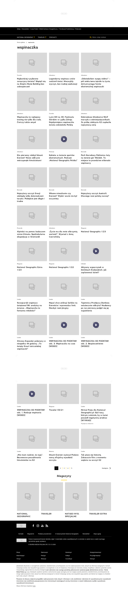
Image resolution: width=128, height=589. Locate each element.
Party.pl (43, 555)
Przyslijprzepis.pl (95, 555)
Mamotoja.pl (20, 555)
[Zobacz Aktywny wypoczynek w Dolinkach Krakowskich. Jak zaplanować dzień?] (96, 251)
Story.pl (92, 559)
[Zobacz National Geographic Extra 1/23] (32, 251)
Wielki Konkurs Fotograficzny (48, 29)
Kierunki (83, 152)
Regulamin (30, 534)
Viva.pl (18, 559)
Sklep (18, 29)
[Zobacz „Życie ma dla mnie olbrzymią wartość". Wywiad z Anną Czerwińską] (64, 216)
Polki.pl (68, 555)
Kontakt (20, 534)
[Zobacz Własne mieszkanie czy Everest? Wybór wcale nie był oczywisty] (64, 177)
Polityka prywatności (44, 534)
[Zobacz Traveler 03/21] (64, 394)
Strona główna (21, 42)
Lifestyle (83, 264)
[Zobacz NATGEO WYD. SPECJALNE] (76, 496)
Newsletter (25, 29)
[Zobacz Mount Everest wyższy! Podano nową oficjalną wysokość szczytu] (64, 439)
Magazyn (83, 228)
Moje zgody (97, 534)
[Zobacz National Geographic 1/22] (64, 251)
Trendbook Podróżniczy (66, 29)
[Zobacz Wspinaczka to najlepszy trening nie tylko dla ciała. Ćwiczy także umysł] (32, 101)
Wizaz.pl (43, 559)
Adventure (52, 75)
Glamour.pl (44, 552)
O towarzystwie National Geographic (67, 534)
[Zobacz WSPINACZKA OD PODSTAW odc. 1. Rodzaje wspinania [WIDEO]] (32, 394)
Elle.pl (18, 552)
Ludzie (19, 299)
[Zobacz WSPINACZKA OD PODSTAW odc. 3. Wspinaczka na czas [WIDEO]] (64, 325)
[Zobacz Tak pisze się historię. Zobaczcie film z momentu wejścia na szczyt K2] (96, 439)
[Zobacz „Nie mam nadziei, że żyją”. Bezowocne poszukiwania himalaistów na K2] (32, 439)
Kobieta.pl (69, 552)
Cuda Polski (34, 29)
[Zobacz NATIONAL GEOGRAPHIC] (28, 496)
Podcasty (51, 152)
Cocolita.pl (69, 559)
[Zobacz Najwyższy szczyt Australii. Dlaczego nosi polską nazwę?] (96, 177)
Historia (51, 451)
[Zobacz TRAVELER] (52, 496)
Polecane (78, 29)
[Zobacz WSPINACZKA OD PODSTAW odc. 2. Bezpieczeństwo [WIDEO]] (96, 325)
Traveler (19, 75)
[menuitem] (26, 37)
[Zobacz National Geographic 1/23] (96, 216)
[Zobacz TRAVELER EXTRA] (100, 496)
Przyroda (19, 228)
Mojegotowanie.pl (95, 552)
